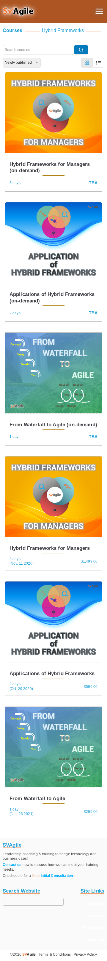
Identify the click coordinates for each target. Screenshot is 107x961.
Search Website (21, 890)
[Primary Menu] (99, 11)
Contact (96, 939)
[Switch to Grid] (86, 63)
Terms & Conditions (55, 954)
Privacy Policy (85, 954)
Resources (93, 927)
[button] (18, 12)
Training (95, 903)
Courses (95, 915)
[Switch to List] (98, 63)
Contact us (12, 865)
